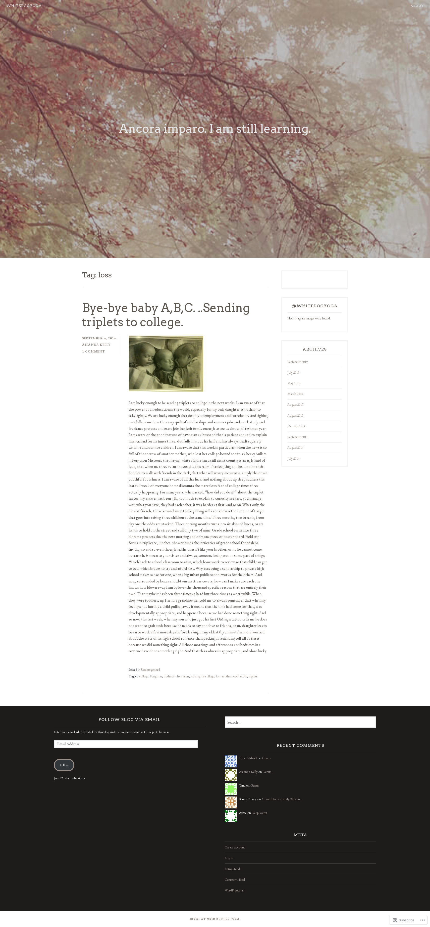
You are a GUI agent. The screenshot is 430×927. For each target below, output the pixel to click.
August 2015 (295, 415)
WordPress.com (234, 890)
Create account (235, 847)
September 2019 (297, 362)
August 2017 (295, 404)
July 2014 (293, 458)
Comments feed (235, 880)
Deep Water (259, 813)
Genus (266, 758)
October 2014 (296, 426)
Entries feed (232, 869)
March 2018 (295, 394)
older (243, 676)
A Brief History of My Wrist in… (282, 799)
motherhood (230, 676)
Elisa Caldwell (248, 758)
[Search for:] (300, 722)
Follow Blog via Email (130, 719)
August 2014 (295, 447)
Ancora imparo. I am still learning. (215, 129)
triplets (253, 676)
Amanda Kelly (96, 345)
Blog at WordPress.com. (215, 919)
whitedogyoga (24, 6)
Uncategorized (150, 669)
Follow (64, 765)
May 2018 (293, 383)
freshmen (183, 676)
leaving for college (202, 676)
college (143, 676)
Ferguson (156, 676)
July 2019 (293, 372)
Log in (229, 858)
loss (218, 676)
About (417, 6)
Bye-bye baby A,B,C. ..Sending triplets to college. (166, 315)
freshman (169, 676)
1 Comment (93, 351)
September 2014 (297, 437)
